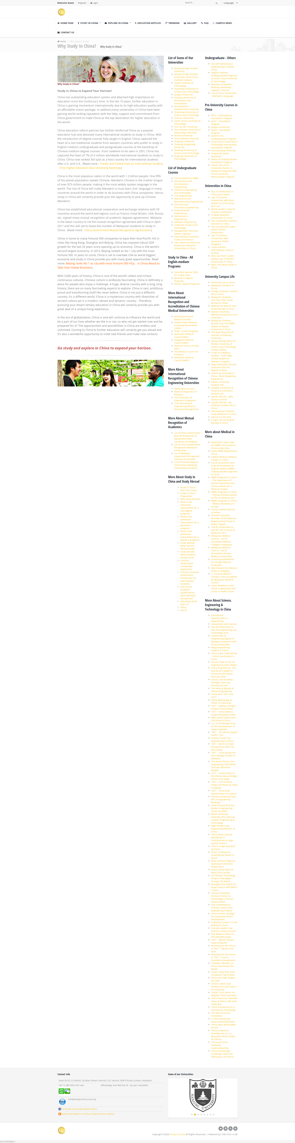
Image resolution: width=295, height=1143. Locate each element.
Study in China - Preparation (188, 495)
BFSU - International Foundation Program (221, 117)
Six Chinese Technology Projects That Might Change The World (223, 878)
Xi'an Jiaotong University (186, 138)
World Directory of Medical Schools (183, 318)
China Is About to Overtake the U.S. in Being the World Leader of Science (223, 1035)
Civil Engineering (183, 195)
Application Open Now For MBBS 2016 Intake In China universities (223, 445)
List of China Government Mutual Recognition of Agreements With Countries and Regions (187, 437)
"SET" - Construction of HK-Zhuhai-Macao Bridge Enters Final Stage (224, 776)
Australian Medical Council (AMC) (184, 335)
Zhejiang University (184, 141)
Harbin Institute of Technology (183, 84)
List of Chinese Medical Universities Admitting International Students (186, 465)
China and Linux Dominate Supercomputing (219, 1045)
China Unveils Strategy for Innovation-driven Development (222, 916)
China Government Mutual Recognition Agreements (117, 230)
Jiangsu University (183, 94)
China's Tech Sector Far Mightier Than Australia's (224, 994)
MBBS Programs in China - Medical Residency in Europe (224, 503)
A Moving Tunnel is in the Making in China (224, 924)
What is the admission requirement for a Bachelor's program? (189, 522)
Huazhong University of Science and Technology (186, 90)
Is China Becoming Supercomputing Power (223, 1020)
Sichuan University (183, 118)
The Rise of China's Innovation (221, 1014)
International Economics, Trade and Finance (187, 238)
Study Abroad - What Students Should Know (188, 554)
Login (95, 2)
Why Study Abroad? (190, 499)
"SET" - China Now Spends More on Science (223, 792)
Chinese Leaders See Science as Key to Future (223, 929)
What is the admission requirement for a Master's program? (190, 535)
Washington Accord (184, 388)
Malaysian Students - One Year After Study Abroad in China (222, 300)
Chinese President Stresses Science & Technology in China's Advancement (222, 897)
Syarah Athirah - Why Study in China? (222, 398)
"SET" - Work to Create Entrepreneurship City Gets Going (222, 746)
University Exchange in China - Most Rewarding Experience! (223, 376)
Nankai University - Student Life (221, 383)
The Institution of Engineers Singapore (185, 399)
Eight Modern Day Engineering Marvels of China (223, 828)
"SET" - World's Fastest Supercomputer (222, 941)
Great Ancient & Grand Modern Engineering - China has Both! (222, 808)
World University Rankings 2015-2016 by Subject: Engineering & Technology (223, 818)
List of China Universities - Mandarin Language (224, 94)
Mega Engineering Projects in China (220, 649)
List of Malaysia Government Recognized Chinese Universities (186, 456)
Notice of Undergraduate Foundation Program (224, 161)
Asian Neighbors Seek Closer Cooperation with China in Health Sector (223, 588)
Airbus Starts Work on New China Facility (222, 871)
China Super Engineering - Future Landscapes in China (224, 656)
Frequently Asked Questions (220, 155)
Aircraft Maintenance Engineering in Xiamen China (222, 66)
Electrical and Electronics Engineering (186, 206)
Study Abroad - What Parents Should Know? (188, 545)
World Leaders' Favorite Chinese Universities (223, 210)
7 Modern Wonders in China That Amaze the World (222, 966)
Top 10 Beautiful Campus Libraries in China (224, 222)
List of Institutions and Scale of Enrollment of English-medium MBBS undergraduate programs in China (224, 468)
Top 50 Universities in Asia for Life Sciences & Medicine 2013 (223, 530)
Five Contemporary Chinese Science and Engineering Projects (221, 907)
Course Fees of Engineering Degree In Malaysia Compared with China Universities (224, 640)
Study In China (177, 1134)
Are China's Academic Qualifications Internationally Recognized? (187, 592)
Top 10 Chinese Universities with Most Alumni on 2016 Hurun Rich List (222, 202)
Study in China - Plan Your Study (188, 489)
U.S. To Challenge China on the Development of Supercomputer (223, 726)
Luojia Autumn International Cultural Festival (222, 250)
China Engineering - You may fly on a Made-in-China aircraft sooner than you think (223, 672)
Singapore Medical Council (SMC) (183, 341)
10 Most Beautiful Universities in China (221, 216)
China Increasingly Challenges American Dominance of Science (222, 1053)
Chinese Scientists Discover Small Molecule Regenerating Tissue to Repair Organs (223, 520)
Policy (183, 607)
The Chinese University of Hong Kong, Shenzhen (187, 131)
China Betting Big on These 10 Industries (221, 701)
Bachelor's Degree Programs (183, 279)
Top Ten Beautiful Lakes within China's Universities (223, 229)
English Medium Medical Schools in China (224, 458)
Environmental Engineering (181, 212)
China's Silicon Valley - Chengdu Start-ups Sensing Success (222, 682)
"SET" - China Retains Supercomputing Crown (223, 713)
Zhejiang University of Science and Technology (186, 152)
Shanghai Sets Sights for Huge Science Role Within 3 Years (224, 887)
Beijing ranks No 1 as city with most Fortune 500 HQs (100, 263)
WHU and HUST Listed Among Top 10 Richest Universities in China (222, 258)
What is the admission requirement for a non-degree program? (189, 507)
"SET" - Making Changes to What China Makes (223, 707)
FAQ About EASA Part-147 (188, 603)
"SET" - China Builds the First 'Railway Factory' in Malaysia (223, 755)
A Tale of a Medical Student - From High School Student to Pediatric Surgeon (221, 357)
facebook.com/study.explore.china (79, 1108)
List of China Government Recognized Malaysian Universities (187, 447)
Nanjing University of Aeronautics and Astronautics (185, 100)
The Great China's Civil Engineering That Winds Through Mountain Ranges (223, 766)
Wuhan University (183, 135)
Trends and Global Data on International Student (131, 163)
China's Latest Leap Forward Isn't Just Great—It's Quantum (224, 986)
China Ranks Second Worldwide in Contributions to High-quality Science (222, 839)
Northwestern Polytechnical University (186, 108)
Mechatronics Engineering (181, 218)
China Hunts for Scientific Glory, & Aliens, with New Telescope (224, 1001)
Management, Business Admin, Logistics (186, 232)
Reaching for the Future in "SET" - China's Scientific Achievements (223, 957)
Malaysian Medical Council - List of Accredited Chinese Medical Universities (221, 552)
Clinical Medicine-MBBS (186, 178)
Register (82, 2)
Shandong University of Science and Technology (186, 114)
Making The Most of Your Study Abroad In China (224, 307)
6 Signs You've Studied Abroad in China (222, 421)
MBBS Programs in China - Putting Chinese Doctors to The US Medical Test (224, 494)
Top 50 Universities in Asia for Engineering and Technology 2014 (224, 629)
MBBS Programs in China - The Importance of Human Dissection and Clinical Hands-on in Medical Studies (224, 483)
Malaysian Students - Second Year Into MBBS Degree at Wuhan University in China (223, 325)
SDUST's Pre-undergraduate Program (223, 137)
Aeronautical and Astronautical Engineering (183, 184)
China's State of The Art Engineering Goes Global (223, 663)
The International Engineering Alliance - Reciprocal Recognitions (186, 406)
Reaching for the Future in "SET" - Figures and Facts (223, 948)
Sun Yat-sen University (185, 126)
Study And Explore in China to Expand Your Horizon (88, 1113)
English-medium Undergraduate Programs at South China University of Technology (224, 77)
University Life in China (223, 282)
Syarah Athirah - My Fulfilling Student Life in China (223, 405)
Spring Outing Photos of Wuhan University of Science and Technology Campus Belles (223, 345)
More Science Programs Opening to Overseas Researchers (223, 863)
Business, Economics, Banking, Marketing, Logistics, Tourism (222, 87)
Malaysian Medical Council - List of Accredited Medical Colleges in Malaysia (221, 540)
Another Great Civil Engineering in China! (222, 739)
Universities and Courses (224, 624)
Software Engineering (185, 222)
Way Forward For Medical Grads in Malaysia (224, 569)
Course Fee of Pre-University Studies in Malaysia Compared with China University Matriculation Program (224, 171)
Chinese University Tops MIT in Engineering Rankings (223, 799)
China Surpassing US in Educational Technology (223, 1008)
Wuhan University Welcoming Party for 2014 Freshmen (224, 314)
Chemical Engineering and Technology (185, 191)
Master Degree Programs (187, 283)
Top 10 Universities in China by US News (222, 193)
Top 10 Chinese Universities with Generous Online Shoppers (220, 240)
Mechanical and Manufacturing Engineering (188, 200)
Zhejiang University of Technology (185, 157)
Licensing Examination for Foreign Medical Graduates (222, 562)
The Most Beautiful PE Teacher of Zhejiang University (222, 335)
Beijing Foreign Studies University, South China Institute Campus (186, 77)
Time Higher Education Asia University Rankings (90, 168)
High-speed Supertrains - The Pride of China (224, 719)
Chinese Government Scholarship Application (186, 565)
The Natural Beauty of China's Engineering (222, 690)
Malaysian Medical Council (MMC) (183, 359)
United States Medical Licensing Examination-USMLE (186, 325)
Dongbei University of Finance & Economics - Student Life (222, 390)
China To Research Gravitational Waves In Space (222, 855)
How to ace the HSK (221, 417)
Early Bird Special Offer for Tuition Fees (186, 274)
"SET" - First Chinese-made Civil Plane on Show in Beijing (224, 784)
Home (63, 41)
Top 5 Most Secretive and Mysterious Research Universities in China (187, 245)
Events (183, 610)
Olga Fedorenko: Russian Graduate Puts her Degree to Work (224, 367)
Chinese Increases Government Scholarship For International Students (189, 578)
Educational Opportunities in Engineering (219, 618)
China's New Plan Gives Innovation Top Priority (223, 973)
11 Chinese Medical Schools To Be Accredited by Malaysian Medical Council (224, 578)
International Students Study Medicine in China (223, 413)
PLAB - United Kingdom (186, 331)
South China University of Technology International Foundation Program (224, 144)
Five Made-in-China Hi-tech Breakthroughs (223, 935)
